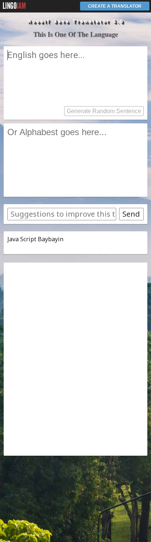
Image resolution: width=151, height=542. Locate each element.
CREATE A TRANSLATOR (114, 6)
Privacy (113, 468)
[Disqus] (75, 358)
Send (131, 214)
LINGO (14, 6)
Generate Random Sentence (104, 111)
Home (75, 468)
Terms (92, 468)
